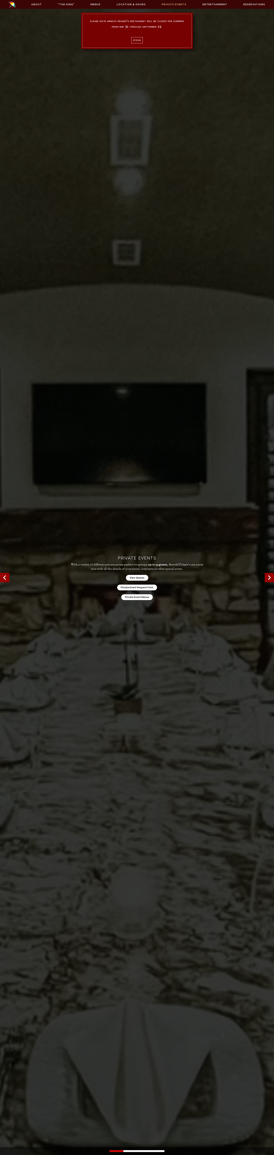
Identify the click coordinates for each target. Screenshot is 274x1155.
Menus (96, 4)
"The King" (66, 4)
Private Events (174, 4)
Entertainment (215, 4)
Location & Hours (131, 4)
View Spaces (137, 577)
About (36, 4)
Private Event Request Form (137, 587)
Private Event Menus (137, 597)
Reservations (254, 4)
